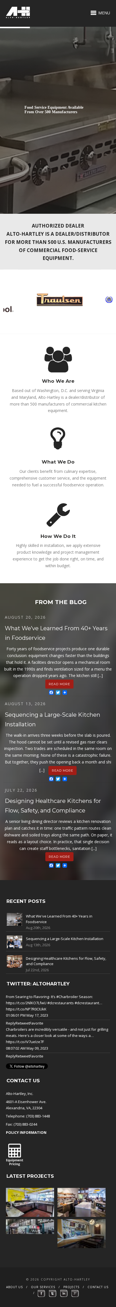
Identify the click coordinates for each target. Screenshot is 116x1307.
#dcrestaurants (60, 1002)
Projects (71, 1287)
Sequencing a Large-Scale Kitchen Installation (64, 938)
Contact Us (98, 1287)
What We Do (58, 462)
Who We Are (58, 381)
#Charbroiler (67, 996)
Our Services (43, 1287)
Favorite (36, 1023)
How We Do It (58, 536)
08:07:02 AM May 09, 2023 (27, 1048)
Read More (59, 684)
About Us (14, 1287)
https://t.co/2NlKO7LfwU (26, 1002)
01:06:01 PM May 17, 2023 (27, 1015)
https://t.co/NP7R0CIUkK (26, 1009)
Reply (10, 1023)
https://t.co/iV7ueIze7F (25, 1041)
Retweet (22, 1023)
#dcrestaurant (87, 1002)
